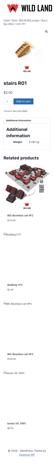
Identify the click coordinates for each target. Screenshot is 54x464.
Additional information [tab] (18, 120)
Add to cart (23, 101)
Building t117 (15, 284)
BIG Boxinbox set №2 (20, 215)
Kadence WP (27, 454)
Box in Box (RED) (20, 111)
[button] (46, 31)
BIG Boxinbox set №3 (20, 354)
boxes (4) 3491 (16, 423)
